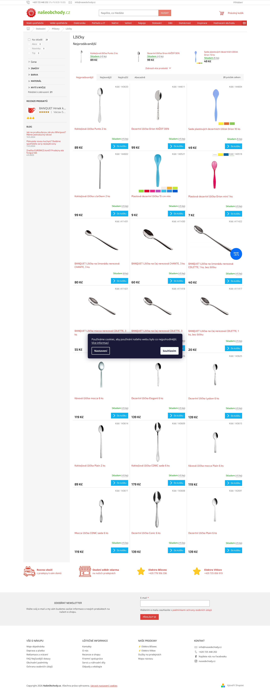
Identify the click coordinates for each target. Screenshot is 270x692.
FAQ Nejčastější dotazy (38, 658)
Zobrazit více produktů (156, 68)
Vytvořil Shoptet (235, 685)
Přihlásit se (149, 617)
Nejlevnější (106, 77)
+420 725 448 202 (208, 651)
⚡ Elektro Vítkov (147, 650)
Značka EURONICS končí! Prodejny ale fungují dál (45, 151)
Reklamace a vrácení (37, 654)
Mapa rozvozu (145, 658)
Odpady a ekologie (92, 666)
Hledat (165, 13)
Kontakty (86, 646)
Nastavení (100, 351)
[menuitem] (35, 23)
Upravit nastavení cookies (103, 685)
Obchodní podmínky (37, 662)
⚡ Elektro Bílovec (147, 646)
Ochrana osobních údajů (39, 666)
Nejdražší (123, 77)
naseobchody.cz (207, 661)
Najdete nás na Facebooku (213, 656)
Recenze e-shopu (91, 654)
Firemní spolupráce (92, 658)
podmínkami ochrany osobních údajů (192, 609)
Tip (35, 52)
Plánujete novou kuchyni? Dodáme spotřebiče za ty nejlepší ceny (43, 142)
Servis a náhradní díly (93, 662)
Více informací (100, 342)
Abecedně (140, 77)
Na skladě (40, 39)
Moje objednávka (35, 646)
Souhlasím (169, 351)
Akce (36, 43)
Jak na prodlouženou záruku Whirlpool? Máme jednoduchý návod (46, 133)
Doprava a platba (35, 650)
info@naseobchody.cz (210, 647)
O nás (85, 650)
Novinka (38, 48)
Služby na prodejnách (149, 654)
